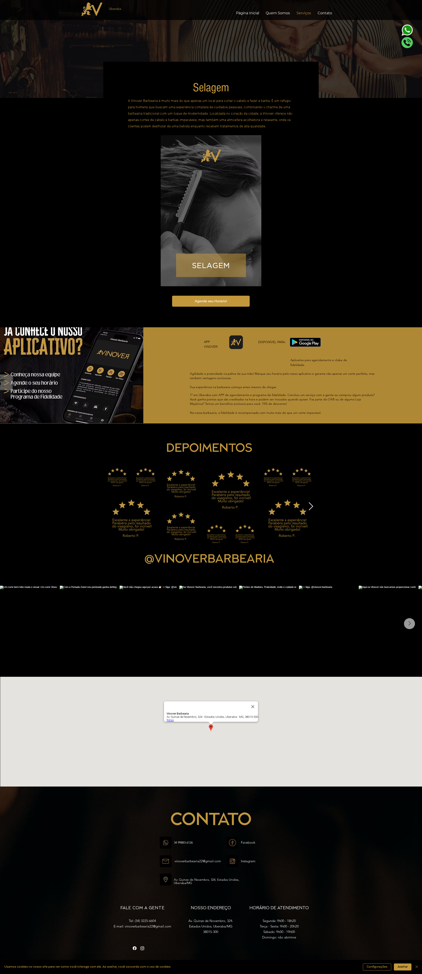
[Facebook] (134, 948)
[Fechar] (416, 966)
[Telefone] (407, 42)
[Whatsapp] (407, 30)
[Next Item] (310, 506)
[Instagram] (142, 948)
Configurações (377, 967)
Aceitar (403, 967)
